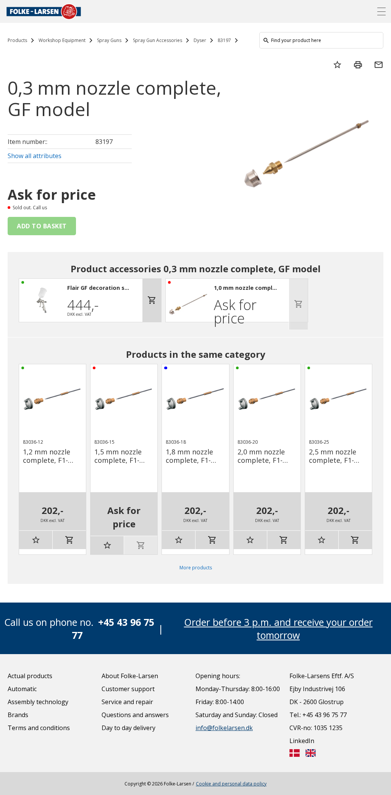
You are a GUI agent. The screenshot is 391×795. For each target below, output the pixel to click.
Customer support (128, 689)
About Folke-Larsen (130, 676)
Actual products (30, 676)
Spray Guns (109, 40)
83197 (224, 40)
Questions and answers (135, 715)
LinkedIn (301, 741)
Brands (18, 715)
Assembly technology (38, 702)
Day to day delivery (128, 728)
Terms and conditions (39, 728)
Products (17, 40)
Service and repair (127, 702)
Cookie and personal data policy (231, 783)
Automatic (22, 689)
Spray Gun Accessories (157, 40)
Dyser (200, 40)
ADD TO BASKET (42, 226)
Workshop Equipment (62, 40)
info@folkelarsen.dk (224, 728)
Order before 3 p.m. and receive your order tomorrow (278, 628)
